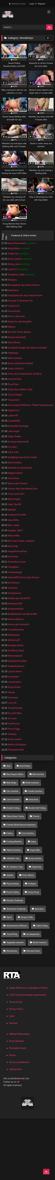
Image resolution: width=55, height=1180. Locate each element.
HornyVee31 (13, 311)
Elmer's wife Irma (16, 316)
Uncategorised (32, 934)
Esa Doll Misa (14, 713)
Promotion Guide (17, 1048)
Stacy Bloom (13, 342)
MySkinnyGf (13, 640)
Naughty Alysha (15, 645)
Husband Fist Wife (16, 515)
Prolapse (32, 883)
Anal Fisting (25, 766)
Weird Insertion (39, 942)
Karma (12, 1055)
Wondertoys (11, 951)
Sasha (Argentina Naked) (20, 363)
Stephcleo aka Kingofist (19, 321)
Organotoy (36, 867)
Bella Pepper (14, 499)
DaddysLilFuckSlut (17, 661)
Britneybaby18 (14, 656)
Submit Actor (15, 1069)
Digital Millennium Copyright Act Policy (28, 988)
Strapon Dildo (27, 917)
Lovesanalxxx (14, 682)
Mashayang (13, 635)
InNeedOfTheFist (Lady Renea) (23, 577)
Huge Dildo (35, 850)
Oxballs (9, 875)
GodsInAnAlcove (16, 666)
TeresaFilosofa (14, 708)
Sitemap (13, 1023)
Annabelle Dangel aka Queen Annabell (27, 347)
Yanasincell (13, 400)
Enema (36, 816)
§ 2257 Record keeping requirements (27, 995)
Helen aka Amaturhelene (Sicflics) (24, 374)
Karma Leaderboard (19, 1062)
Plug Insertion (12, 883)
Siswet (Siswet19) (16, 337)
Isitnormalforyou (15, 619)
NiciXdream (13, 582)
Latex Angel (13, 431)
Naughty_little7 (15, 530)
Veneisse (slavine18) (18, 441)
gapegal (11, 509)
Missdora (12, 280)
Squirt (9, 917)
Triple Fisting (42, 925)
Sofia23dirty (13, 248)
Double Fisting (12, 808)
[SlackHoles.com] (22, 15)
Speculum (39, 909)
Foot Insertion (28, 833)
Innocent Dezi (14, 379)
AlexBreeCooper (15, 650)
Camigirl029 (13, 421)
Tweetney (12, 588)
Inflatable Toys (12, 858)
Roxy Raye (13, 384)
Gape (33, 841)
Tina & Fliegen (14, 394)
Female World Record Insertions (20, 825)
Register (41, 4)
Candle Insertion (35, 791)
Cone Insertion (13, 799)
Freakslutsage (14, 572)
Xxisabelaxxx (14, 593)
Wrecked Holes (33, 951)
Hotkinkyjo (12, 353)
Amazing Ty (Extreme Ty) (20, 300)
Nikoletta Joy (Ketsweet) (19, 468)
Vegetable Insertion (15, 942)
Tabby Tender (14, 436)
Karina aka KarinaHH (18, 624)
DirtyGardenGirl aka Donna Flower (24, 295)
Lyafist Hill (12, 415)
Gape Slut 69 (14, 504)
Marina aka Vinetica (17, 483)
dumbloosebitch (15, 609)
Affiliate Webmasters (19, 1034)
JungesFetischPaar (17, 551)
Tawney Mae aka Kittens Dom (22, 488)
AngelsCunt (13, 410)
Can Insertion (12, 791)
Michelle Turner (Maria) (19, 332)
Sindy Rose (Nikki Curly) (19, 389)
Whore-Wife (13, 535)
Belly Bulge (11, 782)
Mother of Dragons (16, 744)
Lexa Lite (12, 703)
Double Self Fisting (36, 808)
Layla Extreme (14, 671)
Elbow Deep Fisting (15, 816)
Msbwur (11, 327)
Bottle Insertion (32, 782)
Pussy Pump (33, 892)
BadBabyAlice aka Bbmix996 (22, 614)
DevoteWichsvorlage (17, 426)
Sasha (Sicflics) (15, 368)
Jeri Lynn (12, 718)
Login (31, 4)
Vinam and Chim (15, 494)
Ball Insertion (38, 774)
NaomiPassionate (16, 243)
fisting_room (13, 264)
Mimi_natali (13, 525)
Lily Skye (12, 447)
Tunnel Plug (11, 934)
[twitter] (18, 1082)
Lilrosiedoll (13, 676)
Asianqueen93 (14, 603)
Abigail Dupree (15, 473)
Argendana (13, 290)
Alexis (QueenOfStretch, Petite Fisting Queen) (30, 405)
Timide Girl (13, 253)
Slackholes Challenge (16, 909)
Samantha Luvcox (16, 562)
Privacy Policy (16, 1009)
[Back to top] (46, 1171)
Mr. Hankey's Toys (14, 867)
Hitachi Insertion (13, 850)
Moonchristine (14, 462)
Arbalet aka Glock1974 (18, 598)
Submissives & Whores (16, 925)
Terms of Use (15, 1002)
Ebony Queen (14, 259)
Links (11, 1016)
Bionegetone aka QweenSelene (23, 285)
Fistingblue (13, 567)
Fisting (9, 833)
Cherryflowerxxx (15, 629)
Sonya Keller (14, 687)
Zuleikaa (11, 734)
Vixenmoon (13, 478)
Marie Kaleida (14, 358)
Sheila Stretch (14, 739)
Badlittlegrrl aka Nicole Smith (22, 457)
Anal (8, 766)
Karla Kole (12, 556)
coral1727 (12, 269)
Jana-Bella (12, 520)
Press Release (16, 1041)
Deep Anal (33, 799)
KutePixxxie (13, 723)
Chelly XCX (13, 306)
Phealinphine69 (15, 750)
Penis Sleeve (28, 875)
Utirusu (11, 692)
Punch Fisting (12, 892)
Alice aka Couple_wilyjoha (20, 541)
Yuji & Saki (13, 452)
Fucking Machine (14, 841)
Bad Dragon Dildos (14, 774)
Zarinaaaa (12, 697)
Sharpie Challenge (14, 900)
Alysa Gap (12, 546)
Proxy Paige (13, 729)
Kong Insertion (34, 858)
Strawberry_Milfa (16, 274)
